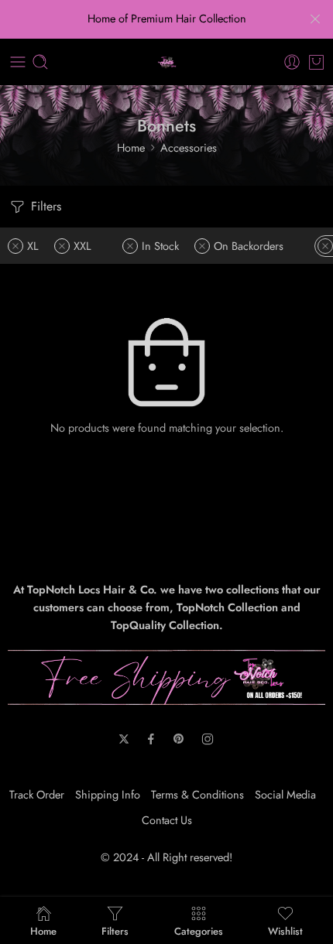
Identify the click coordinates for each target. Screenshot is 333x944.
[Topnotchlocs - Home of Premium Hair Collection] (167, 62)
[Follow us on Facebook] (151, 739)
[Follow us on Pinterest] (179, 739)
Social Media (285, 794)
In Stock (160, 246)
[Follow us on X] (123, 739)
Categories (198, 930)
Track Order (36, 794)
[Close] (315, 19)
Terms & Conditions (197, 794)
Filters (44, 206)
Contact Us (167, 820)
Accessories (188, 147)
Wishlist (285, 930)
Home (131, 147)
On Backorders (248, 246)
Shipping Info (107, 794)
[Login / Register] (292, 62)
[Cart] (316, 62)
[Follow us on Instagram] (208, 739)
